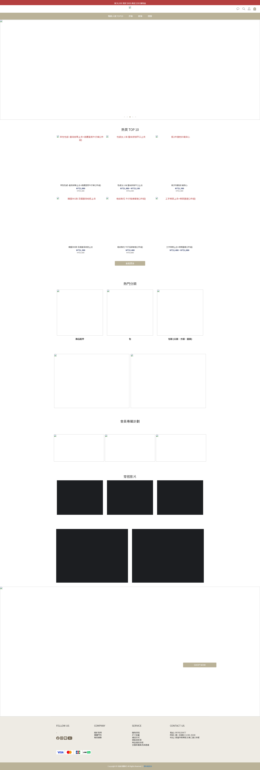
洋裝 (131, 16)
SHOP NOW (200, 664)
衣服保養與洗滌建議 (140, 745)
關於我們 (98, 732)
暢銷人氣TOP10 (115, 16)
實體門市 (98, 735)
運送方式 (136, 737)
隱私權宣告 (148, 766)
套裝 (140, 16)
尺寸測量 (136, 735)
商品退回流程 (137, 742)
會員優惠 (98, 737)
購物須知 (136, 732)
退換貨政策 (137, 740)
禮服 (150, 16)
